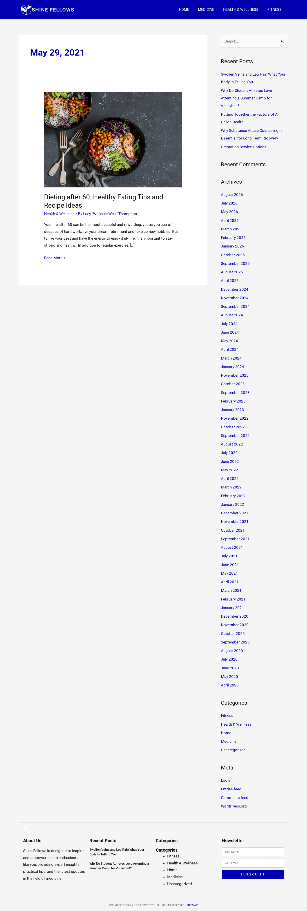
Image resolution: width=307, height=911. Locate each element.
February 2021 (233, 599)
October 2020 (233, 633)
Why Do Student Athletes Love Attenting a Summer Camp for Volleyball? (246, 98)
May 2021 (229, 573)
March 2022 (231, 487)
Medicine (206, 9)
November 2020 (235, 625)
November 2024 (235, 298)
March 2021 (231, 590)
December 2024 (234, 289)
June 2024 (230, 332)
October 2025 (233, 255)
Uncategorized (233, 750)
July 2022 (229, 452)
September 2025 (235, 263)
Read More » (54, 257)
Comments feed (234, 797)
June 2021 (230, 564)
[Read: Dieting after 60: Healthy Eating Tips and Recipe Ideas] (113, 139)
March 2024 (231, 358)
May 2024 (229, 341)
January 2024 (232, 366)
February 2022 (233, 496)
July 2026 (229, 203)
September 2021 (235, 539)
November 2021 (235, 521)
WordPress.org (234, 806)
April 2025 (230, 280)
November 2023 (235, 375)
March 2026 (231, 229)
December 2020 (234, 616)
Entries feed (231, 789)
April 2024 (230, 349)
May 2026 (229, 211)
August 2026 (232, 194)
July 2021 (229, 556)
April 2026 (230, 220)
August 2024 (232, 315)
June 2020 (230, 668)
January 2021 (232, 607)
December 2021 (234, 513)
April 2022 (230, 478)
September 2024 (235, 306)
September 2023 (235, 392)
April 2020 (230, 685)
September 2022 (235, 435)
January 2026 (232, 246)
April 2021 (230, 582)
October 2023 (233, 384)
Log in (226, 780)
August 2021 (232, 547)
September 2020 (235, 642)
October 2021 (233, 530)
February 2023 (233, 401)
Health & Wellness (240, 9)
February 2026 (233, 237)
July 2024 (229, 324)
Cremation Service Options (243, 147)
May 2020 (229, 676)
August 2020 (232, 650)
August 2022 (232, 444)
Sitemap (192, 905)
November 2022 (235, 418)
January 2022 (232, 504)
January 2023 (232, 409)
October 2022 (233, 427)
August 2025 (232, 272)
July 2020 (229, 659)
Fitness (274, 9)
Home (184, 9)
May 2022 (229, 470)
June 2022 (230, 461)
